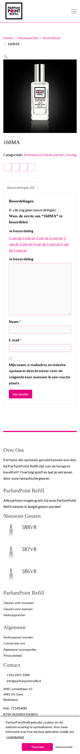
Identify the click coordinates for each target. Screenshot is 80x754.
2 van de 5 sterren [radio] (49, 238)
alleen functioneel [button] (63, 747)
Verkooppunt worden (18, 637)
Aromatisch (51, 38)
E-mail (15, 340)
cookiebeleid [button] (15, 737)
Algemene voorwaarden (19, 649)
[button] (5, 56)
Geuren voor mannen (18, 609)
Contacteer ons (14, 643)
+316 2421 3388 (18, 675)
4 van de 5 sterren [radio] (47, 244)
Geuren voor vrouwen (18, 603)
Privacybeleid (12, 655)
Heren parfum (27, 38)
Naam (15, 321)
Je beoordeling (21, 231)
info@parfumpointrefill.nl (24, 681)
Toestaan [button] (37, 747)
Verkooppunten (14, 615)
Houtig (71, 155)
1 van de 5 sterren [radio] (22, 238)
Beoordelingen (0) (20, 187)
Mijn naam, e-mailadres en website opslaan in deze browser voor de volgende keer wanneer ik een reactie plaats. (39, 374)
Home (8, 38)
